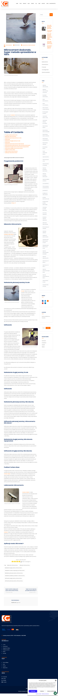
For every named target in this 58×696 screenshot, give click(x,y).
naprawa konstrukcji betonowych (45, 169)
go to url (18, 602)
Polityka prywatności (45, 693)
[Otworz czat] (55, 693)
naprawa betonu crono (46, 160)
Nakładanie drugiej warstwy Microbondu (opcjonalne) (17, 146)
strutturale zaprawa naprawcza (45, 219)
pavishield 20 (45, 190)
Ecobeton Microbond (9, 234)
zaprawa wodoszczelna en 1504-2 (46, 276)
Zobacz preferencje (51, 691)
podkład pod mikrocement (45, 194)
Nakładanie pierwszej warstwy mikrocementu (14, 573)
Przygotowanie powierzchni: (11, 135)
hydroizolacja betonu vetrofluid (46, 135)
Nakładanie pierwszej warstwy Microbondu (14, 143)
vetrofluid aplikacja (44, 232)
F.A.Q (36, 3)
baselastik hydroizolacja (45, 96)
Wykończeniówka (31, 45)
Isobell (43, 344)
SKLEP (39, 3)
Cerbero (6, 532)
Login (47, 3)
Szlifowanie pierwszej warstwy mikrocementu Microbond (17, 145)
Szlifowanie (7, 139)
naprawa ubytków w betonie (46, 180)
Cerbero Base (7, 473)
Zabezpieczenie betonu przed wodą (46, 247)
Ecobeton (13, 115)
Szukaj (48, 328)
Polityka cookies (38, 693)
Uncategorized (45, 69)
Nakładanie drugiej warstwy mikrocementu (13, 567)
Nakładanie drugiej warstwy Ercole (12, 141)
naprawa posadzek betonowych (45, 175)
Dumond (44, 340)
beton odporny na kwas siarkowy (46, 108)
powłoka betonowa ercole (46, 198)
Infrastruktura (45, 64)
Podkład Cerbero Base (10, 149)
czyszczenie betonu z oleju (45, 117)
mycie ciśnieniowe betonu (45, 153)
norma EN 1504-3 (46, 183)
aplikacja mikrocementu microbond (45, 91)
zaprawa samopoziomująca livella (46, 271)
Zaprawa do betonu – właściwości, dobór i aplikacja (49, 37)
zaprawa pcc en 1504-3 (46, 266)
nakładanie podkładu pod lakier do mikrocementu (15, 575)
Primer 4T (13, 203)
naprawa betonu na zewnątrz (46, 164)
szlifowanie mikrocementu (45, 223)
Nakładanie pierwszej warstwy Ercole (13, 138)
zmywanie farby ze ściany (45, 285)
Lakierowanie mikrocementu (11, 151)
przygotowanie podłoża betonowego (45, 203)
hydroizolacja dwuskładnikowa (46, 139)
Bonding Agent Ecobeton (45, 112)
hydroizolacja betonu (45, 127)
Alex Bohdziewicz (8, 45)
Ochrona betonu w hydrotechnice (46, 187)
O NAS (20, 3)
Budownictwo (25, 45)
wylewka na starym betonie (45, 236)
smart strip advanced (45, 213)
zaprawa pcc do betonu (46, 261)
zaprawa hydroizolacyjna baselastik (45, 252)
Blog (29, 3)
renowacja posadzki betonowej (45, 209)
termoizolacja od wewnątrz (46, 228)
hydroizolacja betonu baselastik (46, 131)
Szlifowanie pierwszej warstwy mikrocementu (14, 580)
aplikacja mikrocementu (45, 86)
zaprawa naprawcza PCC (45, 257)
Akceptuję (33, 691)
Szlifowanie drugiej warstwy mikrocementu (13, 578)
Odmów (42, 691)
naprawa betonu (46, 156)
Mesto (43, 347)
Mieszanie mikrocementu (10, 136)
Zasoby (32, 3)
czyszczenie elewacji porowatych (45, 122)
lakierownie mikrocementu (12, 565)
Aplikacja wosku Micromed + (11, 152)
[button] (55, 680)
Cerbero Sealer (25, 492)
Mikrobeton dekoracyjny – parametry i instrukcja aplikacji (49, 45)
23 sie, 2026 (49, 25)
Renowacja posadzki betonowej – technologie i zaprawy (49, 29)
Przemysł (44, 67)
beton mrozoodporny (45, 104)
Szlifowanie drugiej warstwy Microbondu (14, 148)
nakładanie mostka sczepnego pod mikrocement (15, 570)
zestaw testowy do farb (45, 281)
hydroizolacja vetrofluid (45, 143)
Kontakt (43, 3)
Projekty (24, 3)
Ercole (22, 291)
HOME (17, 3)
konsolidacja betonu (45, 148)
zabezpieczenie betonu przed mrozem (45, 241)
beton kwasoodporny (45, 100)
